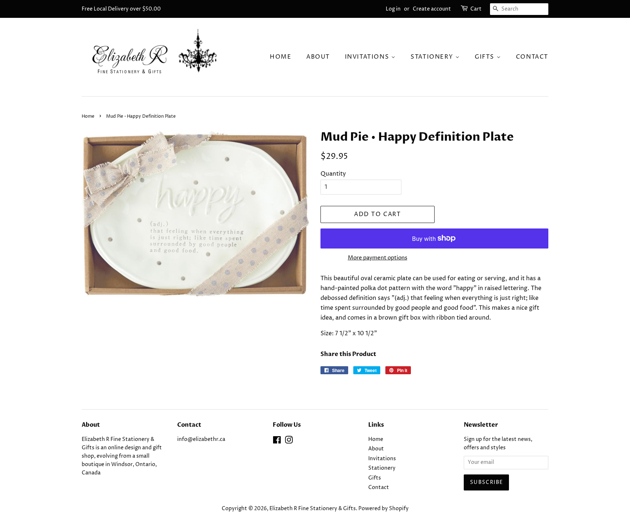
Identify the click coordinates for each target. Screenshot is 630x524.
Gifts (486, 57)
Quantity (333, 174)
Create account (432, 8)
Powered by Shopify (383, 508)
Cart (476, 8)
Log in (393, 8)
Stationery (433, 57)
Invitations (368, 57)
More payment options (377, 258)
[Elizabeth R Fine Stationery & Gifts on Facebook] (277, 441)
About (318, 57)
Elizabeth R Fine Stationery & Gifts (312, 508)
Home (280, 57)
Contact (532, 57)
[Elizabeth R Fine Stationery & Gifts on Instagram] (289, 441)
